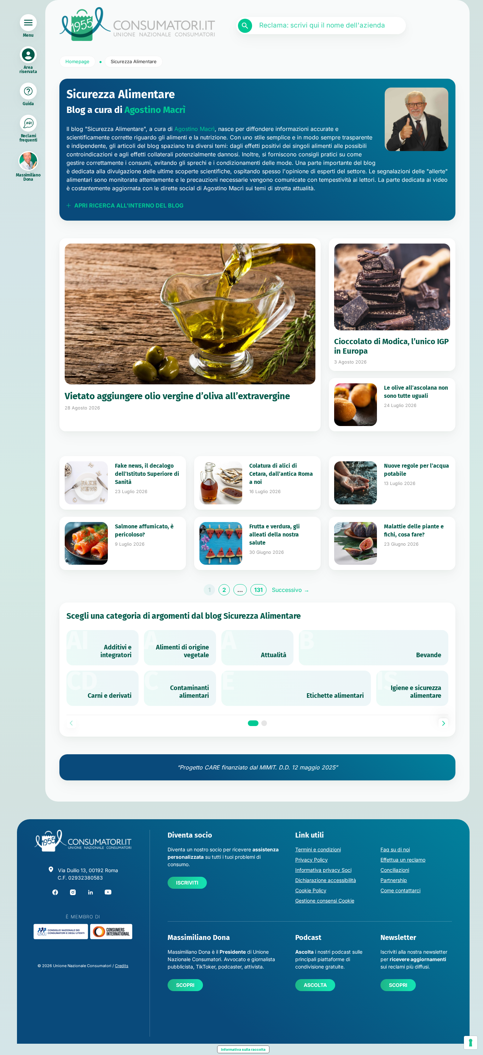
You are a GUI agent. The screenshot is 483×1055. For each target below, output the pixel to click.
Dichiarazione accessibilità (325, 880)
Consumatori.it (137, 24)
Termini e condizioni (318, 849)
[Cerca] (245, 26)
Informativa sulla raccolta (243, 1049)
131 (260, 590)
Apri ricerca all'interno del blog (129, 205)
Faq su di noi (395, 849)
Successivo (290, 589)
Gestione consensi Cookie (324, 901)
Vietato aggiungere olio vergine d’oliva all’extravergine (177, 396)
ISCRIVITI (187, 883)
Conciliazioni (394, 870)
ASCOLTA (315, 985)
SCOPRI (185, 985)
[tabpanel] (257, 668)
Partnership (393, 880)
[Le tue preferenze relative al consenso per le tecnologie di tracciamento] (470, 1042)
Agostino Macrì (154, 109)
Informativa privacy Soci (323, 870)
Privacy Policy (311, 860)
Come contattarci (400, 890)
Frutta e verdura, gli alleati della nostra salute (274, 534)
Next (443, 723)
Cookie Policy (310, 890)
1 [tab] (253, 723)
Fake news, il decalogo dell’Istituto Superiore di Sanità (147, 473)
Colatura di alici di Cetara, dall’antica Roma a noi (281, 473)
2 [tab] (264, 723)
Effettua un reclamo (402, 860)
